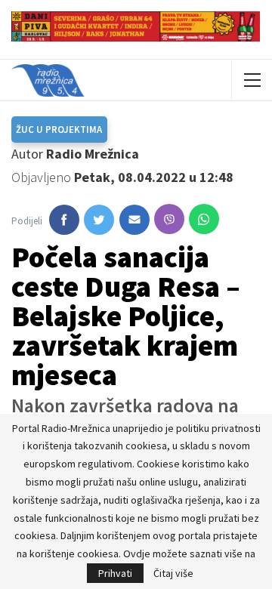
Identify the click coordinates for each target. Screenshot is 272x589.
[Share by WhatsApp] (204, 219)
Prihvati (115, 573)
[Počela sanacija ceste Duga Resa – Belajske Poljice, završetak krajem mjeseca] (64, 220)
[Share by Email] (134, 220)
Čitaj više (173, 573)
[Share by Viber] (169, 219)
